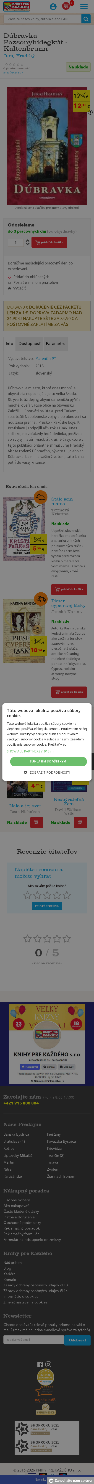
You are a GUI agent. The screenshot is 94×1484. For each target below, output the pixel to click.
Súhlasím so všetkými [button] (48, 761)
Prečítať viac (57, 744)
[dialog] (46, 742)
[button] (47, 751)
